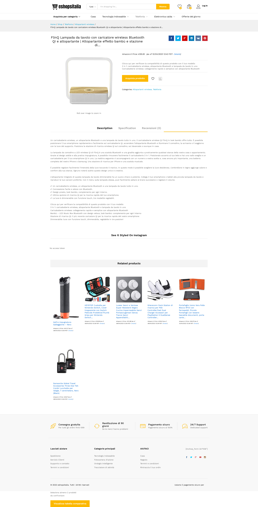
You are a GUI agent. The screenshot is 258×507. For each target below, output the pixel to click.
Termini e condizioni (59, 467)
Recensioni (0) (151, 128)
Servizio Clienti (57, 460)
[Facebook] (186, 457)
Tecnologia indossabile (104, 456)
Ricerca (162, 7)
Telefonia (157, 89)
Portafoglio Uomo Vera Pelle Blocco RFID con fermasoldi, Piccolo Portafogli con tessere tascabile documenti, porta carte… (192, 311)
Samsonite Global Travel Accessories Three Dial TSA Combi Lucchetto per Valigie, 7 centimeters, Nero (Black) (65, 388)
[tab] (104, 129)
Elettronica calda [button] (163, 17)
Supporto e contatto (59, 463)
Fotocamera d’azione (103, 460)
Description (104, 128)
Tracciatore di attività (104, 467)
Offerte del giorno (191, 17)
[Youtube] (200, 457)
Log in (205, 6)
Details (177, 54)
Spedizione (55, 456)
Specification (127, 128)
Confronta (160, 78)
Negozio (143, 460)
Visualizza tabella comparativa (70, 503)
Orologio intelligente (103, 463)
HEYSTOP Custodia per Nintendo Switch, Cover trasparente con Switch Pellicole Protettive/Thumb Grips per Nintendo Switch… (97, 311)
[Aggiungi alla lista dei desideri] (153, 78)
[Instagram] (205, 457)
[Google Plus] (196, 457)
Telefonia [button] (140, 17)
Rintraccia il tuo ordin (150, 467)
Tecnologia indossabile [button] (114, 17)
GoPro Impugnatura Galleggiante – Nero (62, 323)
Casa (93, 17)
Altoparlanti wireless (142, 89)
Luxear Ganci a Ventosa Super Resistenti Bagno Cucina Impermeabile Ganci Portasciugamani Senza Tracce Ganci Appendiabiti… (129, 311)
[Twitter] (191, 457)
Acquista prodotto (135, 78)
